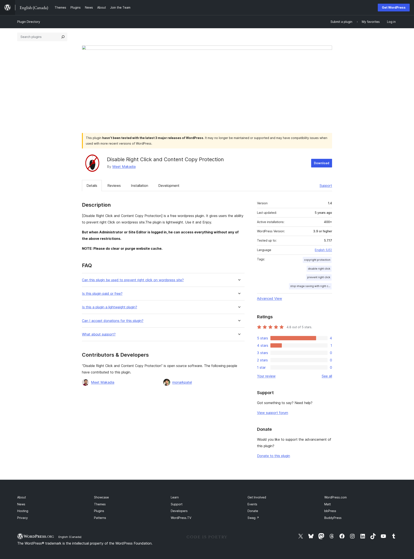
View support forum (272, 413)
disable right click (319, 268)
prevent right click (318, 277)
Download (321, 163)
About (21, 497)
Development (168, 185)
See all (327, 376)
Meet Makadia (124, 166)
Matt (327, 504)
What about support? (99, 334)
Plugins (99, 511)
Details (91, 185)
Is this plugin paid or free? (102, 294)
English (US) (323, 250)
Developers (179, 511)
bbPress (330, 511)
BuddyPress (333, 518)
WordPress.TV (181, 518)
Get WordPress (394, 7)
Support (326, 185)
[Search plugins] (63, 37)
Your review (266, 376)
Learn (175, 497)
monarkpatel (182, 382)
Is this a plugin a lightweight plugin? (109, 307)
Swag (253, 518)
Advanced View (269, 298)
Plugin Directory (28, 21)
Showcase (101, 497)
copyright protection (317, 259)
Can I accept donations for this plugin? (112, 321)
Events (252, 504)
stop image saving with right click (311, 286)
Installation (139, 185)
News (21, 504)
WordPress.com (335, 497)
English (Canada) (70, 537)
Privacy (22, 518)
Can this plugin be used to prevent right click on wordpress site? (133, 280)
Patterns (100, 518)
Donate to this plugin (273, 456)
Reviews (114, 185)
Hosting (22, 511)
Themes (100, 504)
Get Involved (257, 497)
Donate (253, 511)
